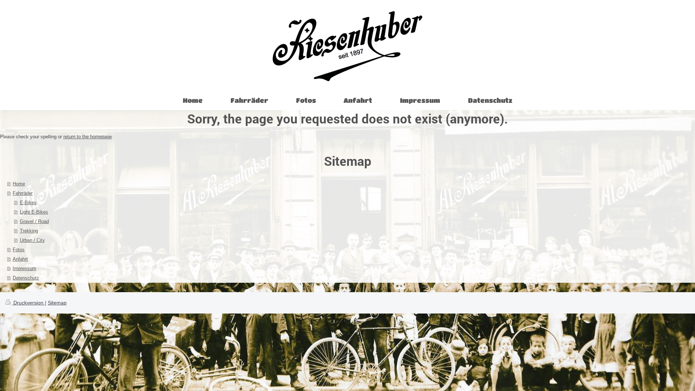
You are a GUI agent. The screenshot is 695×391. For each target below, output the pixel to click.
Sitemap (57, 303)
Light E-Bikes (34, 212)
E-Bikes (28, 202)
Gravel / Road (34, 221)
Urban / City (32, 240)
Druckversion (28, 303)
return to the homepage (87, 136)
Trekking (29, 231)
